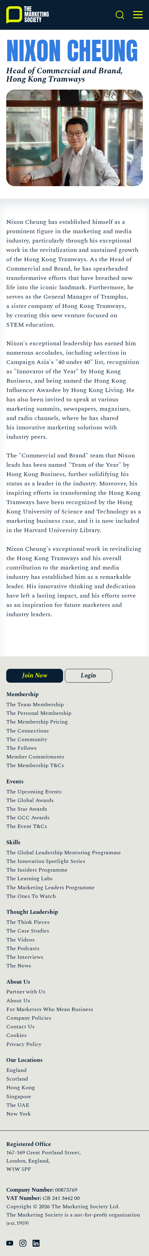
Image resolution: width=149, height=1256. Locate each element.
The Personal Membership (38, 713)
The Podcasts (23, 948)
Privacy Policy (24, 1044)
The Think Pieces (28, 922)
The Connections (27, 731)
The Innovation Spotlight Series (45, 861)
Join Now (34, 675)
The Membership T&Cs (35, 765)
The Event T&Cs (26, 826)
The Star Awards (26, 809)
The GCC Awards (28, 817)
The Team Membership (35, 704)
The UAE (17, 1105)
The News (18, 966)
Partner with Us (25, 991)
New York (18, 1114)
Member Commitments (35, 757)
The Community (26, 739)
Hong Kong (20, 1087)
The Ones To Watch (31, 896)
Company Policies (28, 1018)
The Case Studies (27, 931)
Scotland (17, 1079)
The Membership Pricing (37, 722)
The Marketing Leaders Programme (50, 887)
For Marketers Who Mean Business (49, 1009)
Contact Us (20, 1026)
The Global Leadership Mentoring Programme (63, 852)
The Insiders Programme (37, 870)
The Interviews (24, 957)
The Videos (20, 940)
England (16, 1070)
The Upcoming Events (34, 792)
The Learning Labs (29, 878)
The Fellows (21, 748)
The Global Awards (30, 800)
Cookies (16, 1035)
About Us (18, 1000)
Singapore (18, 1096)
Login (88, 675)
